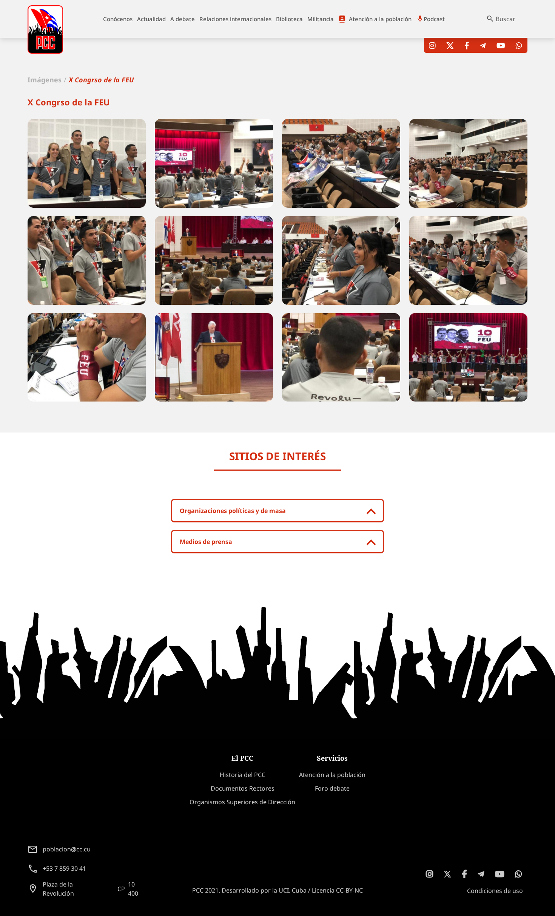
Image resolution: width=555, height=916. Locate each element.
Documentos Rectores (242, 788)
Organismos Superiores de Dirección (242, 802)
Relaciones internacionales (235, 19)
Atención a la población (380, 19)
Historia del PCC (242, 775)
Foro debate (332, 788)
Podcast (434, 19)
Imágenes (45, 79)
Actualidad (151, 19)
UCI (284, 890)
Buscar (505, 19)
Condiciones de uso (495, 891)
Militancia (320, 19)
